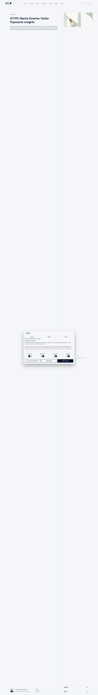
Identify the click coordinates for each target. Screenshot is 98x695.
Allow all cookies (65, 360)
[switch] (42, 356)
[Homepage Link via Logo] (8, 3)
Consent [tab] (32, 337)
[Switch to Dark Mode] (92, 3)
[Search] (83, 3)
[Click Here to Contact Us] (88, 3)
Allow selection (49, 360)
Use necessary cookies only (32, 360)
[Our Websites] (86, 3)
